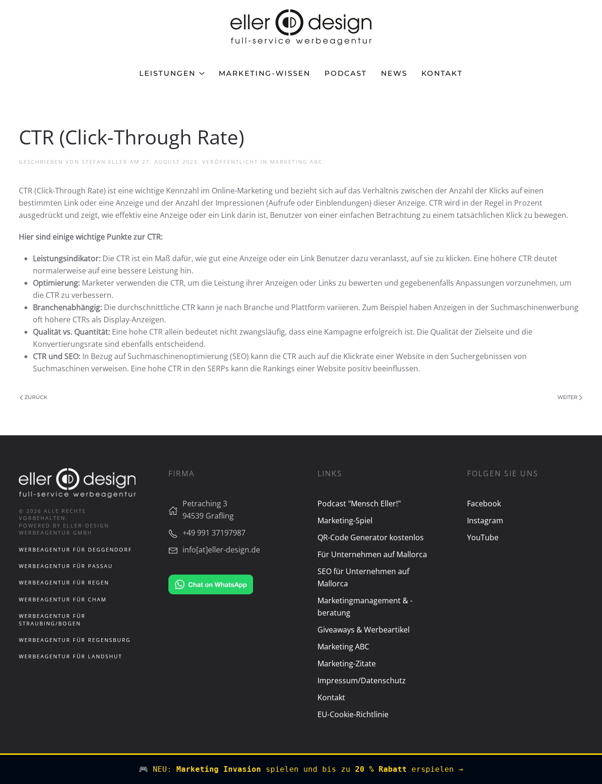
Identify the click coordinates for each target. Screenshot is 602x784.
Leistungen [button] (167, 73)
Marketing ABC (296, 161)
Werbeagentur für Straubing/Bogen (52, 619)
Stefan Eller (104, 161)
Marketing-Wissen (264, 73)
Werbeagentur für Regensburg (75, 639)
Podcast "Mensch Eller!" (359, 503)
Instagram (485, 520)
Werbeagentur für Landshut (70, 656)
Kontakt (442, 73)
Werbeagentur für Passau (66, 565)
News (394, 73)
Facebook (484, 503)
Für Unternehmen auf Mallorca (372, 554)
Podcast (346, 73)
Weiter (567, 397)
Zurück (36, 397)
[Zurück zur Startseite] (301, 27)
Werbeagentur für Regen (64, 582)
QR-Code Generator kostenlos (370, 537)
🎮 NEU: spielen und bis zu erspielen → (301, 769)
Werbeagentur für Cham (63, 599)
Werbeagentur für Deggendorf (75, 549)
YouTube (483, 537)
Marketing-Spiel (344, 520)
